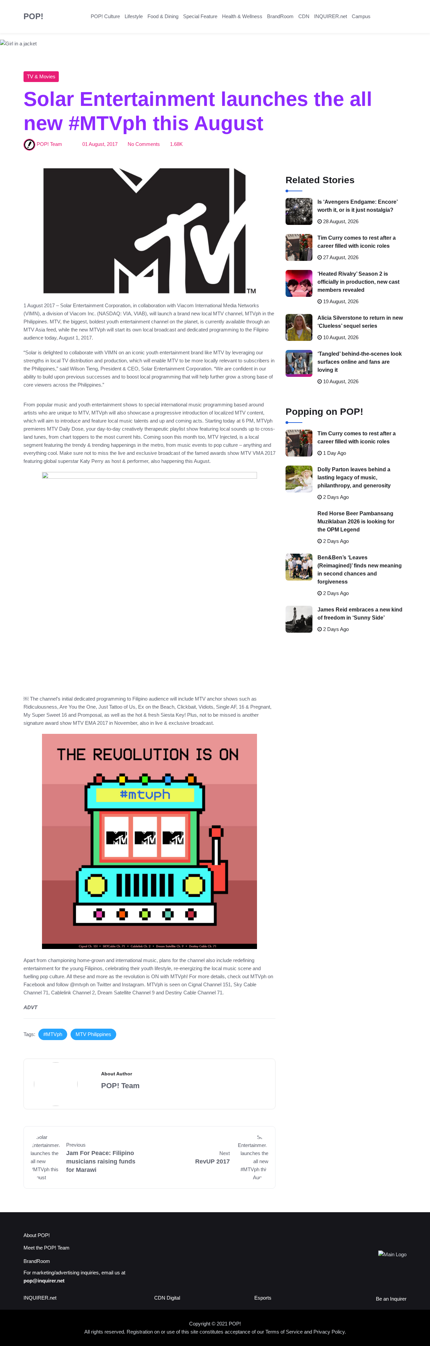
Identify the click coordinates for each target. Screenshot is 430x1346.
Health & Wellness (242, 16)
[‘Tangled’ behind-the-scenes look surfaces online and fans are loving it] (299, 363)
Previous (76, 1145)
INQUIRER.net (330, 16)
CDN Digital (167, 1298)
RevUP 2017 (212, 1161)
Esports (262, 1298)
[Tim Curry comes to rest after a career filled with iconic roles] (299, 247)
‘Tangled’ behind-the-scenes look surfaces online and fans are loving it (359, 362)
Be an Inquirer (391, 1299)
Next (224, 1153)
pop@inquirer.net (44, 1280)
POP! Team (49, 144)
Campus (361, 16)
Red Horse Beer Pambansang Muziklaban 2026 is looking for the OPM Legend (355, 521)
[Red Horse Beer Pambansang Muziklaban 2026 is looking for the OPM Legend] (299, 523)
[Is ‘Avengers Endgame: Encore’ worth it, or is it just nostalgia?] (299, 211)
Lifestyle (134, 16)
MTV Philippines (93, 1034)
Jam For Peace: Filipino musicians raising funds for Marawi (100, 1161)
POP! (33, 16)
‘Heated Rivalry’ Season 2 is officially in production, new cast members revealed (358, 282)
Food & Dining (162, 16)
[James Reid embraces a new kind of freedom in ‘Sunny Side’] (299, 619)
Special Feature (200, 16)
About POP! (37, 1235)
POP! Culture (105, 16)
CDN (303, 16)
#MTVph (52, 1034)
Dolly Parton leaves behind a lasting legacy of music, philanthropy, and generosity (354, 477)
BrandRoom (280, 16)
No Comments (144, 144)
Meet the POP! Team (47, 1248)
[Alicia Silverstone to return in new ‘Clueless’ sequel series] (299, 327)
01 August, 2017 (100, 144)
